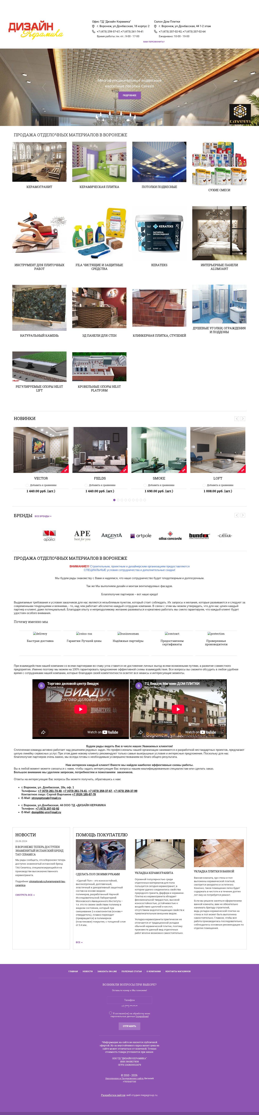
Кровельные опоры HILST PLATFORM (99, 388)
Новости (88, 971)
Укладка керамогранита (154, 873)
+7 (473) (119, 791)
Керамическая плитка (99, 187)
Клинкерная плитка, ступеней (159, 335)
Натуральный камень (39, 335)
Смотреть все (23, 895)
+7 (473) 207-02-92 (47, 808)
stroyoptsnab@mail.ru (46, 798)
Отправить (129, 1026)
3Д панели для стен (99, 335)
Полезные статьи (132, 971)
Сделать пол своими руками (98, 874)
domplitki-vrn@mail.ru (46, 812)
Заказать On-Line (107, 971)
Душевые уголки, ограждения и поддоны (219, 330)
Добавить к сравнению (43, 485)
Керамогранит (39, 187)
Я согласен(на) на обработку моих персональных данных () (130, 1015)
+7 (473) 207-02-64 (194, 31)
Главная (26, 12)
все (78, 942)
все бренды (42, 516)
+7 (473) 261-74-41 (132, 31)
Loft (159, 478)
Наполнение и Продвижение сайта (124, 1078)
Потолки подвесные (159, 187)
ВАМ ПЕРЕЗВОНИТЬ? (153, 42)
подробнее (142, 1016)
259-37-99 (131, 791)
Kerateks (159, 265)
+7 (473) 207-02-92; (170, 31)
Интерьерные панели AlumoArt (219, 267)
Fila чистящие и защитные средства (99, 267)
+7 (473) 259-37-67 (100, 791)
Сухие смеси (219, 190)
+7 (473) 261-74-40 (50, 791)
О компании (154, 971)
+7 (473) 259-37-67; (108, 31)
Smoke (100, 478)
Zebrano (218, 478)
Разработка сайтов (113, 1095)
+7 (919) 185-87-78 (84, 794)
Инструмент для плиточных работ (39, 267)
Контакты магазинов (178, 971)
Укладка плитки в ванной (214, 871)
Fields (41, 478)
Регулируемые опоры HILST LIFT (39, 388)
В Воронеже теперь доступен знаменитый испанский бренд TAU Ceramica (39, 850)
